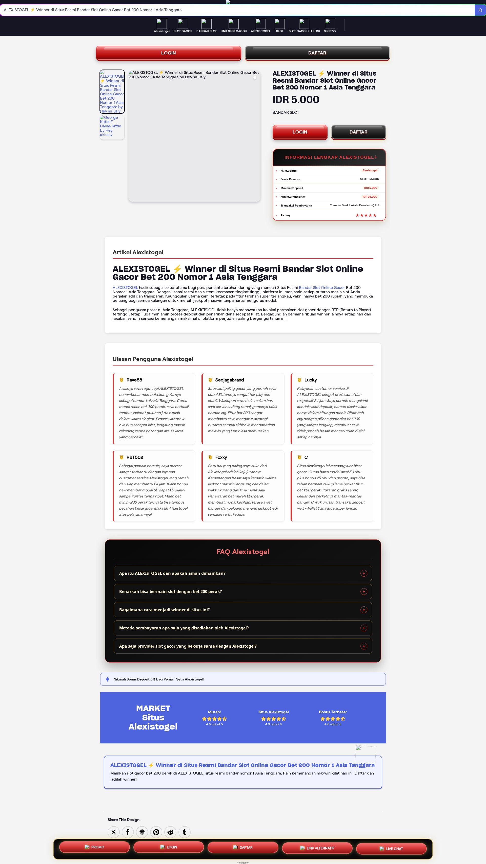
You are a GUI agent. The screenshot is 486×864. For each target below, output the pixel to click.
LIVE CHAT (394, 847)
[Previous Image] (132, 137)
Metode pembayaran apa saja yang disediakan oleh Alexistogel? (184, 628)
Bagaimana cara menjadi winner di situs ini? (164, 609)
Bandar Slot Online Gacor (322, 287)
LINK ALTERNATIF (320, 848)
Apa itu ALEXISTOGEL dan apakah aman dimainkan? (172, 573)
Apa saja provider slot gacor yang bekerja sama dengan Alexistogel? (188, 646)
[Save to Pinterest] (156, 832)
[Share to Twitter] (114, 832)
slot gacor (243, 862)
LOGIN (168, 52)
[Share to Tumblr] (184, 832)
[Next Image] (256, 137)
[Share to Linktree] (142, 832)
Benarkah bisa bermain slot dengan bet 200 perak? (170, 591)
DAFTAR (317, 52)
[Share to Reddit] (170, 832)
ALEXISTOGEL (125, 287)
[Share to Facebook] (128, 832)
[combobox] (237, 10)
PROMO (97, 849)
